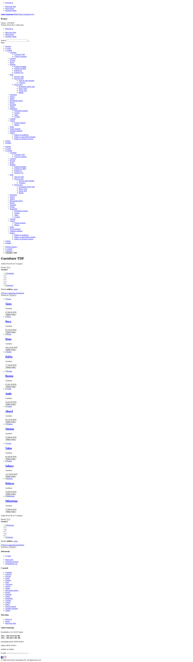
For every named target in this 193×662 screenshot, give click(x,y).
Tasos (8, 303)
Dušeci (7, 610)
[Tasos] (8, 299)
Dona (8, 339)
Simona (9, 428)
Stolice (7, 588)
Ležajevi (8, 574)
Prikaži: (3, 289)
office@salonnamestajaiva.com (17, 653)
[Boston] (8, 371)
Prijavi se (8, 619)
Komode (8, 594)
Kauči (7, 578)
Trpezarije (8, 584)
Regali (7, 592)
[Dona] (8, 334)
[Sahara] (8, 461)
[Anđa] (8, 389)
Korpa (7, 621)
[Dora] (8, 317)
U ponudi (8, 249)
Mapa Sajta (9, 560)
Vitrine (7, 596)
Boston (9, 375)
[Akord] (8, 406)
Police (7, 604)
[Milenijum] (9, 496)
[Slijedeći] (9, 285)
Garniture (8, 251)
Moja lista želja (10, 6)
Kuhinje (8, 580)
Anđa (8, 393)
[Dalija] (8, 352)
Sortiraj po (4, 295)
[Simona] (9, 424)
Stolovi (7, 586)
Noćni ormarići (10, 606)
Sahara (9, 465)
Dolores (9, 483)
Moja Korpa (9, 8)
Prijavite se (9, 3)
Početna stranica (11, 247)
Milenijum (11, 500)
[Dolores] (9, 479)
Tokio (8, 448)
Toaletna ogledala (11, 608)
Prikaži (3, 267)
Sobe (7, 582)
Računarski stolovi (11, 590)
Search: (3, 40)
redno (16, 289)
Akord (9, 411)
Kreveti (8, 576)
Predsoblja (9, 598)
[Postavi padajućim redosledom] (12, 293)
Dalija (8, 356)
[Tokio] (8, 443)
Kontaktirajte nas (11, 564)
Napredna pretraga (11, 562)
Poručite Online (10, 10)
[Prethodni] (9, 273)
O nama (8, 556)
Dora (8, 321)
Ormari (7, 602)
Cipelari (8, 600)
